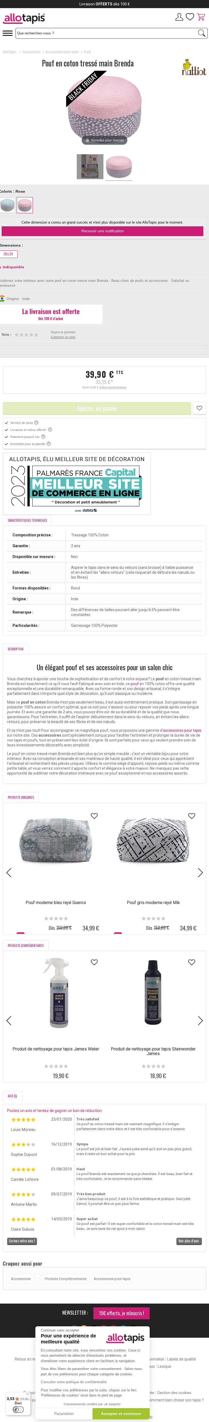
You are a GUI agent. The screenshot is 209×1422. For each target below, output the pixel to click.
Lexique (164, 1366)
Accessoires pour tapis (62, 52)
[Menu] (27, 1395)
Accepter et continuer (121, 1413)
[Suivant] (138, 109)
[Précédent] (70, 109)
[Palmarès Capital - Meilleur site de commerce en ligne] (104, 484)
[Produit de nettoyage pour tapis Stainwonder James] (153, 993)
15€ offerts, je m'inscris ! (121, 1313)
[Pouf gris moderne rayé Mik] (153, 846)
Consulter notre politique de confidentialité (74, 1382)
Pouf (87, 52)
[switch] (18, 1409)
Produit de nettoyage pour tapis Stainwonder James (153, 1051)
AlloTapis (9, 52)
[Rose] (25, 205)
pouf (135, 684)
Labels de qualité (181, 1359)
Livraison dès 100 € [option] (104, 4)
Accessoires (32, 52)
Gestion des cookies (174, 1393)
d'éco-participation (113, 387)
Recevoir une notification (102, 231)
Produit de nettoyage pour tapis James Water (56, 1049)
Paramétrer (64, 1413)
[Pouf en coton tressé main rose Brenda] (90, 167)
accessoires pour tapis (182, 730)
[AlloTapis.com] (42, 19)
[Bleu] (7, 205)
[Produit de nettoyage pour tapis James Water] (55, 993)
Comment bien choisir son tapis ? (175, 1400)
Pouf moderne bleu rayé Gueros (56, 902)
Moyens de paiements (32, 1400)
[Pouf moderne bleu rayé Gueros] (55, 846)
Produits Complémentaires (66, 1279)
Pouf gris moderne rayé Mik (153, 902)
